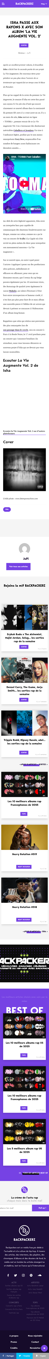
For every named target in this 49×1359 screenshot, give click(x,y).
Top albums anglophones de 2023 (35, 1313)
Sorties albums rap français (13, 1290)
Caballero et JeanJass (24, 130)
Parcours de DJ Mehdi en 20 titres (35, 1319)
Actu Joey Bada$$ (35, 1289)
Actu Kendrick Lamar (35, 1285)
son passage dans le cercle (15, 330)
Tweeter (26, 1356)
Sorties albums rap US (14, 1285)
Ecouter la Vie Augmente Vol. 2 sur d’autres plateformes (24, 432)
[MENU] (3, 3)
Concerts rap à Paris (14, 1306)
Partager (10, 1356)
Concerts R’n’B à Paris (13, 1309)
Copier (43, 1356)
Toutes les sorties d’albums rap (14, 1296)
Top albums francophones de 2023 (35, 1307)
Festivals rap (14, 1313)
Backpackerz (24, 4)
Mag (43, 4)
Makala (12, 291)
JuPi (24, 53)
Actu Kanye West (35, 1293)
